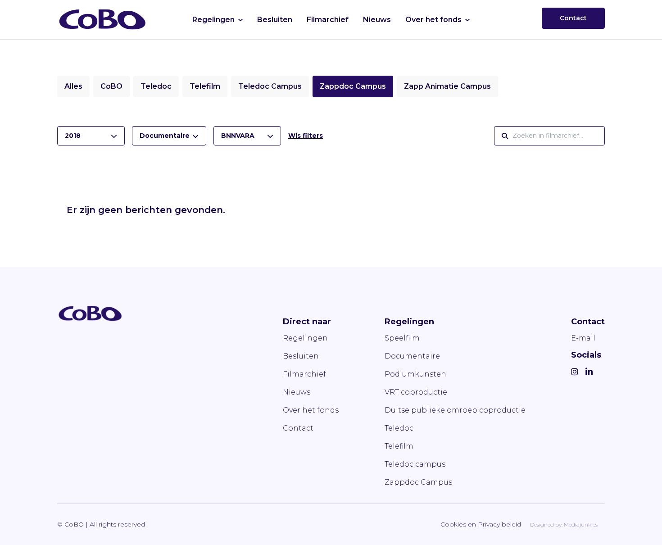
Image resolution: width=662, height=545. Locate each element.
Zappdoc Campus (353, 86)
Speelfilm (402, 338)
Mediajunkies (581, 524)
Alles (73, 86)
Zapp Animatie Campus (447, 86)
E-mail (583, 338)
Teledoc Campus (270, 86)
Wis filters (305, 136)
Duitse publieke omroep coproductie (455, 410)
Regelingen (213, 19)
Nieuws (377, 19)
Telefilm (205, 86)
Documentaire (412, 356)
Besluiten (274, 19)
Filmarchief (328, 19)
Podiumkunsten (415, 374)
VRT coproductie (416, 392)
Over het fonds (433, 19)
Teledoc (156, 86)
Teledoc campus (415, 464)
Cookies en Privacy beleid (480, 524)
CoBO (111, 86)
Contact (573, 18)
